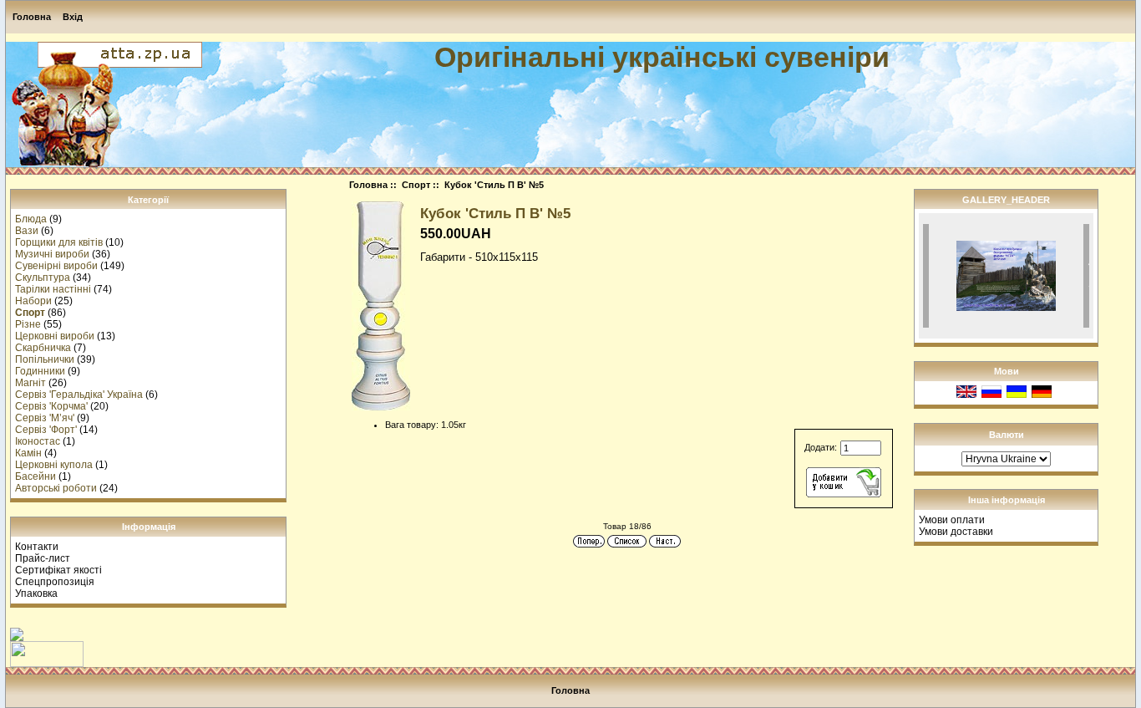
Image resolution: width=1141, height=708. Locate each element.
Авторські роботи (56, 488)
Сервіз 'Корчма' (51, 406)
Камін (28, 453)
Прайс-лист (42, 558)
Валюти (1006, 435)
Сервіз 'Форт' (46, 429)
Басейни (35, 476)
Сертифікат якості (58, 570)
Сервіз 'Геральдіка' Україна (79, 394)
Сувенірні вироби (56, 266)
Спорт (416, 185)
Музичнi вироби (52, 254)
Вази (26, 231)
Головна (32, 17)
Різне (28, 324)
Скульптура (42, 277)
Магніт (30, 383)
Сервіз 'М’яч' (44, 418)
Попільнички (44, 359)
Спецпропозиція (54, 582)
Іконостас (37, 441)
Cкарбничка (43, 348)
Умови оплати (952, 520)
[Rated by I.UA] (47, 664)
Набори (33, 301)
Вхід (73, 17)
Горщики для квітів (59, 242)
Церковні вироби (54, 336)
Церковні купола (54, 465)
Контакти (36, 547)
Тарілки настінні (53, 289)
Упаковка (36, 593)
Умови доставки (956, 531)
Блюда (31, 219)
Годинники (40, 371)
